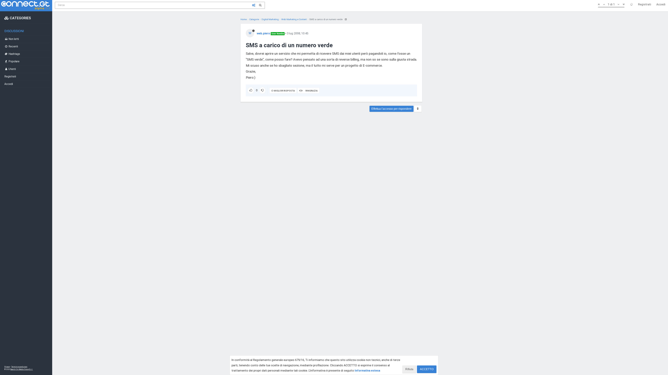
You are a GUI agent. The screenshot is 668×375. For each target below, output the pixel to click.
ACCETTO (427, 369)
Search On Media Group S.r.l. (21, 369)
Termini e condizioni (19, 367)
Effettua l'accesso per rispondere (391, 108)
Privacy (7, 367)
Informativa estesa (367, 370)
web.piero (263, 33)
